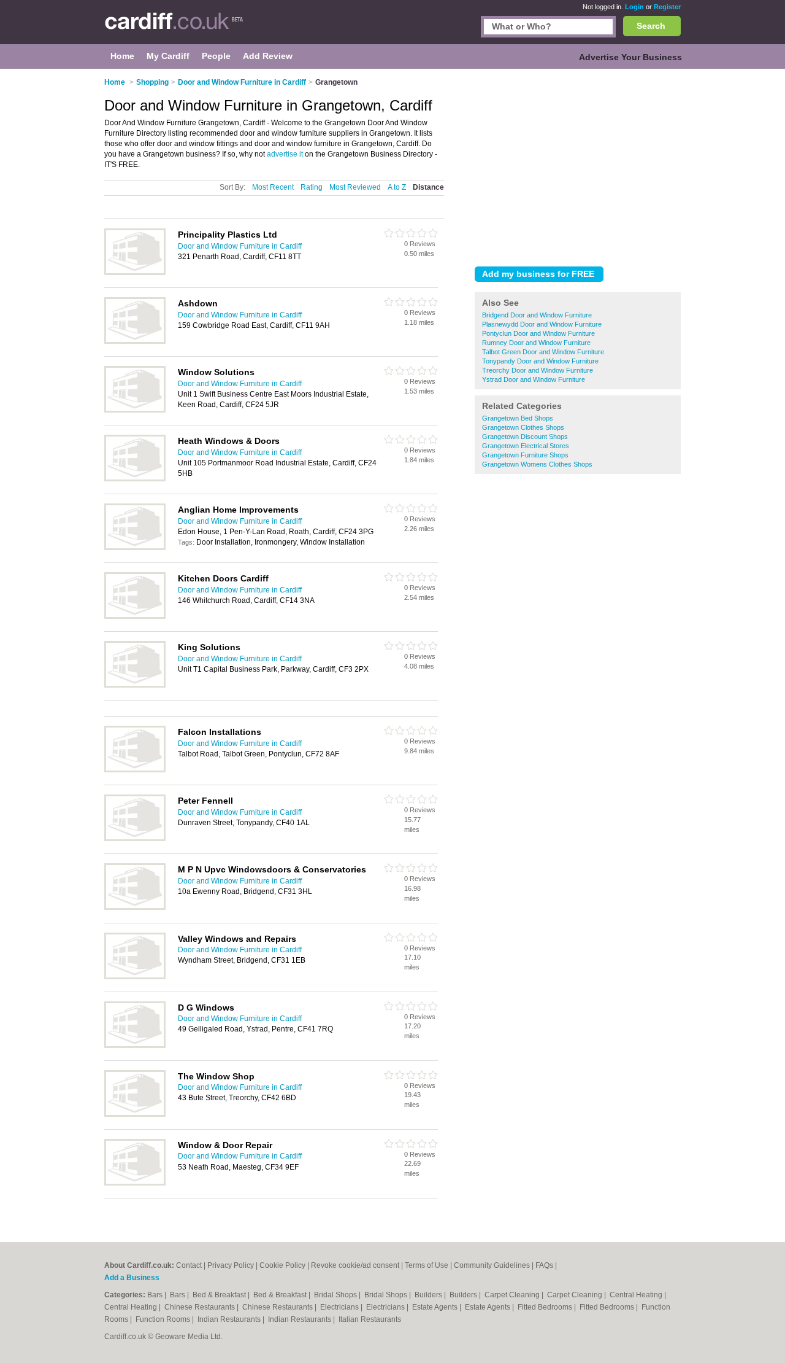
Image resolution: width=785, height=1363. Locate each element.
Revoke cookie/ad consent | (358, 1265)
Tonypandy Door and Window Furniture (540, 361)
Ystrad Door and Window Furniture (533, 379)
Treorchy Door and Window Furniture (537, 370)
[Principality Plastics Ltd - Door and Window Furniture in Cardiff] (135, 272)
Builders (429, 1295)
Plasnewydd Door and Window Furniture (542, 324)
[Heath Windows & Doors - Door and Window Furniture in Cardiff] (135, 479)
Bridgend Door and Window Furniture (537, 315)
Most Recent (273, 187)
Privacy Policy (230, 1265)
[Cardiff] (173, 28)
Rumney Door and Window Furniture (536, 342)
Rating (312, 187)
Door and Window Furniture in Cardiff (240, 246)
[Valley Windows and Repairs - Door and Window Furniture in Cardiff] (135, 977)
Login (634, 6)
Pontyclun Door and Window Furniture (538, 333)
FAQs (544, 1265)
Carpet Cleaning (513, 1295)
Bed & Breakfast (220, 1295)
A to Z (397, 187)
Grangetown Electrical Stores (525, 445)
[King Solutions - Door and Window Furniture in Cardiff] (135, 685)
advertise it (285, 154)
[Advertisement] (578, 165)
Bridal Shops (336, 1295)
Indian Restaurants (229, 1319)
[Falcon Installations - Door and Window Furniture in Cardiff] (135, 770)
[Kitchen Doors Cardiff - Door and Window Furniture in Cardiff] (135, 616)
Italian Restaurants (370, 1319)
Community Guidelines (492, 1265)
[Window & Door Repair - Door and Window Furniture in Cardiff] (135, 1183)
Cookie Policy (282, 1265)
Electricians (340, 1307)
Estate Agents (435, 1307)
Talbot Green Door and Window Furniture (543, 351)
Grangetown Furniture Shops (525, 455)
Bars (155, 1295)
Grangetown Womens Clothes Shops (537, 464)
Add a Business (131, 1277)
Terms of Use (426, 1265)
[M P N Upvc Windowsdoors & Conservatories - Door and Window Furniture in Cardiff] (135, 907)
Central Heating (637, 1295)
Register (667, 6)
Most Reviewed (355, 187)
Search (651, 26)
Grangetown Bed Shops (517, 418)
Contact (189, 1265)
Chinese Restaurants (200, 1307)
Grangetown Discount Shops (525, 436)
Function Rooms (164, 1319)
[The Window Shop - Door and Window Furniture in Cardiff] (135, 1114)
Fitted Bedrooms (546, 1307)
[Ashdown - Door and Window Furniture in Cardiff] (135, 341)
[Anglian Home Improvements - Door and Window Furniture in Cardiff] (135, 547)
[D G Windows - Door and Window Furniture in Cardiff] (135, 1045)
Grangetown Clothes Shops (523, 427)
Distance (428, 187)
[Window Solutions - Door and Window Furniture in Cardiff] (135, 410)
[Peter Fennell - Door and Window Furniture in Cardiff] (135, 838)
